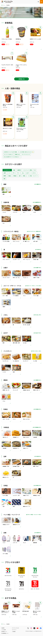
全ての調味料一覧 (37, 380)
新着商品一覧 (21, 79)
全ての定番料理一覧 (36, 202)
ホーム (4, 5)
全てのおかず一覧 (37, 333)
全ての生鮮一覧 (37, 456)
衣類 (4, 178)
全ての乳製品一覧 (37, 409)
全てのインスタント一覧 (35, 351)
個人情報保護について (5, 633)
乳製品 (9, 175)
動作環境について (4, 631)
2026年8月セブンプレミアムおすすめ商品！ (11, 151)
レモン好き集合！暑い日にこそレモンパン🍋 (26, 151)
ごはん (23, 173)
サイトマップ (14, 629)
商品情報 (8, 5)
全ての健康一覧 (37, 184)
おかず (27, 173)
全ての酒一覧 (37, 249)
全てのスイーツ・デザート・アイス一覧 (32, 285)
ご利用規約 (13, 631)
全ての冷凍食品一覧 (36, 427)
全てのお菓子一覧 (37, 267)
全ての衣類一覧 (37, 532)
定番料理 (19, 170)
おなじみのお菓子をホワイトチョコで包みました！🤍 (12, 156)
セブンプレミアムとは (15, 627)
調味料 (5, 175)
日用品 (24, 175)
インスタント (33, 173)
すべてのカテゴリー (7, 170)
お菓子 (5, 173)
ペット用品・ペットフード (33, 175)
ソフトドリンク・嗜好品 (27, 170)
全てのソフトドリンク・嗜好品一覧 (33, 231)
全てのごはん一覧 (37, 314)
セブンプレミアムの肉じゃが (8, 154)
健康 (14, 170)
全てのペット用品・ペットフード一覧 (33, 514)
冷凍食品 (15, 175)
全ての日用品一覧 (37, 485)
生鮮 (20, 175)
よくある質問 (4, 629)
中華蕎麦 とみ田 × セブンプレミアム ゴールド (22, 154)
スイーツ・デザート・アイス (13, 173)
